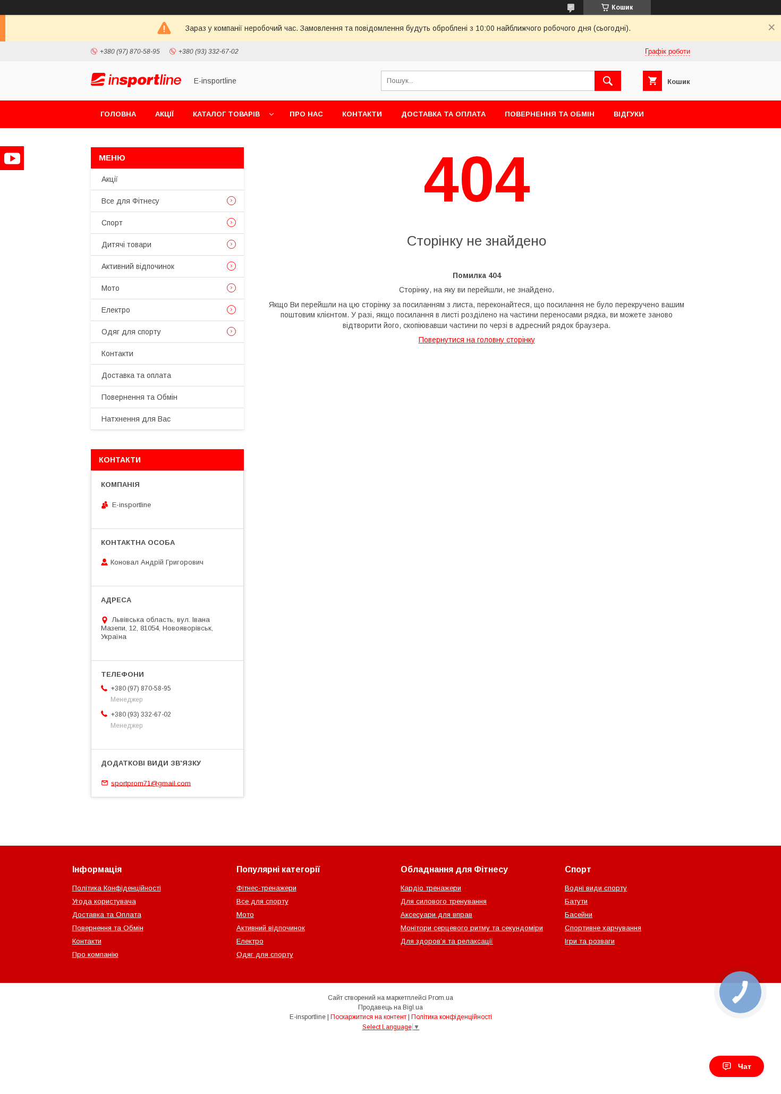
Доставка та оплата (443, 114)
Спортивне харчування (603, 928)
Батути (576, 901)
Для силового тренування (444, 901)
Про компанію (95, 954)
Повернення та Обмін (550, 114)
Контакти (362, 114)
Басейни (578, 915)
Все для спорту (262, 901)
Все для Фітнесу (130, 201)
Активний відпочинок (137, 266)
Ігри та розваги (590, 941)
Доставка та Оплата (106, 915)
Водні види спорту (596, 888)
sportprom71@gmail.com (151, 783)
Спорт (112, 222)
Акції (164, 114)
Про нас (306, 114)
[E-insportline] (136, 84)
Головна (118, 114)
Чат (744, 1066)
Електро (115, 310)
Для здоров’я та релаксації (447, 941)
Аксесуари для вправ (436, 915)
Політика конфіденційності (451, 1017)
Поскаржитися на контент (368, 1017)
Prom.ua (440, 998)
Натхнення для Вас (136, 419)
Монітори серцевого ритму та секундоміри (472, 928)
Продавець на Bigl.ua (390, 1007)
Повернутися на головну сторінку (477, 339)
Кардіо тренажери (431, 888)
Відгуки (629, 114)
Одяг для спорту (131, 331)
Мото (110, 288)
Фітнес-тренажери (266, 888)
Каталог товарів (226, 114)
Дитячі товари (126, 244)
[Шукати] (608, 81)
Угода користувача (104, 901)
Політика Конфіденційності (116, 888)
